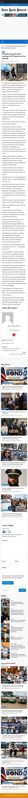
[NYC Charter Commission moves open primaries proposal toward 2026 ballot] (14, 503)
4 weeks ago (13, 713)
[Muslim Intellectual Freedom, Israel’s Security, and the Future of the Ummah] (5, 655)
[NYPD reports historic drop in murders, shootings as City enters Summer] (14, 427)
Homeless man (8, 343)
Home (2, 46)
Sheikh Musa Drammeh (7, 491)
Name (4, 561)
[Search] (25, 41)
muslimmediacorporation (8, 389)
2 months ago (17, 389)
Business (4, 732)
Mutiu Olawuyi (6, 713)
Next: (18, 353)
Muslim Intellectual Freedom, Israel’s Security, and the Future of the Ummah (18, 656)
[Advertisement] (14, 29)
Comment (5, 540)
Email (17, 561)
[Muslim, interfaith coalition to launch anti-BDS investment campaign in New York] (14, 376)
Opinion (12, 600)
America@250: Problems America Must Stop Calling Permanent (17, 604)
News (4, 433)
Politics (7, 408)
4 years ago (14, 61)
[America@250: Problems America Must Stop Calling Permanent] (5, 603)
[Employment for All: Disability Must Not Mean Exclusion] (5, 620)
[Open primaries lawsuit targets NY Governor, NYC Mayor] (14, 401)
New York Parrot (6, 61)
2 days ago (16, 688)
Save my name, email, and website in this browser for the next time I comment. (13, 577)
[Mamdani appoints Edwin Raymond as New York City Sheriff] (14, 477)
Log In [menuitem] (2, 1)
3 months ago (17, 440)
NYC (3, 51)
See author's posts (14, 330)
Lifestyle (4, 459)
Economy (4, 782)
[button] (4, 531)
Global (12, 643)
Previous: (11, 348)
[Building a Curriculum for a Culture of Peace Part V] (5, 637)
